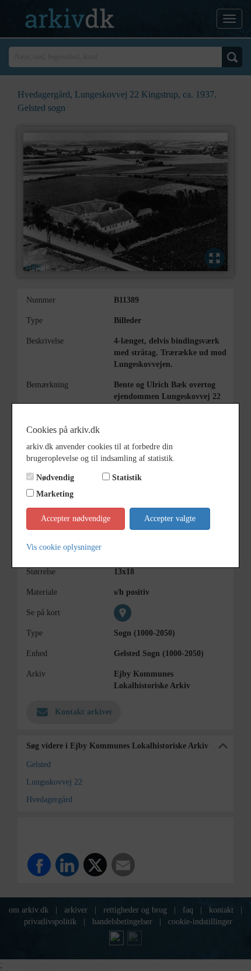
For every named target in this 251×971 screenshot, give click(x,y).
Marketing (55, 494)
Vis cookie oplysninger (64, 547)
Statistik (127, 477)
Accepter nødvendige (75, 518)
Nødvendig (55, 477)
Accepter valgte (170, 518)
